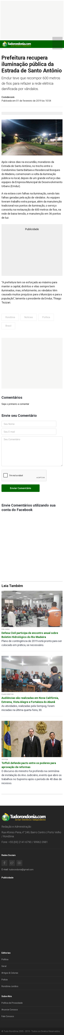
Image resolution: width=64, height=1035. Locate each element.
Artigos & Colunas (9, 973)
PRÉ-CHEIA (5, 629)
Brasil (8, 325)
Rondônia (10, 317)
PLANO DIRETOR (7, 694)
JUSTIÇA (4, 759)
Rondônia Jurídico (9, 986)
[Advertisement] (32, 363)
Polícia (4, 979)
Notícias (28, 317)
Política (46, 317)
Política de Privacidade (12, 1003)
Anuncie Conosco (9, 1009)
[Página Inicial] (16, 44)
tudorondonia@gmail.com (21, 869)
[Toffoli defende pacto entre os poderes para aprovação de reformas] (32, 738)
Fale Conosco (7, 1016)
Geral (3, 966)
